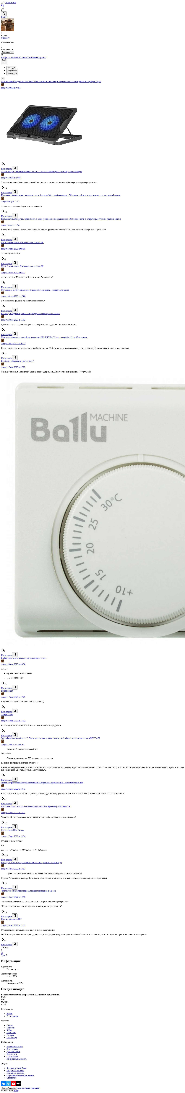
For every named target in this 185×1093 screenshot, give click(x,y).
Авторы (10, 1035)
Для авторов (12, 1049)
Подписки (12, 73)
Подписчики (12, 71)
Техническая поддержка (28, 1088)
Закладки (11, 68)
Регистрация (12, 1016)
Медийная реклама (15, 1070)
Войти (9, 1013)
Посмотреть (6, 169)
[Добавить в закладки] (14, 168)
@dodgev (5, 38)
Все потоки (10, 2)
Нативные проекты (15, 1073)
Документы (12, 1054)
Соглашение (12, 1056)
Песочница (12, 1037)
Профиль (5, 57)
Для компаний (13, 1051)
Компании (11, 1032)
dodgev (4, 88)
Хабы (9, 1030)
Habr (16, 1090)
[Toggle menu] (2, 3)
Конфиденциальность (17, 1059)
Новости (27, 57)
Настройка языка (9, 1088)
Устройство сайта (15, 1047)
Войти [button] (4, 17)
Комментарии (38, 57)
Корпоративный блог (16, 1068)
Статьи (13, 57)
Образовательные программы (20, 1075)
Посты (20, 57)
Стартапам (11, 1078)
